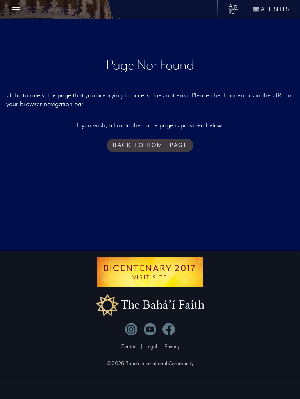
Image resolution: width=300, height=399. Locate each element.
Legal (151, 346)
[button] (150, 145)
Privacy (172, 346)
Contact (129, 346)
